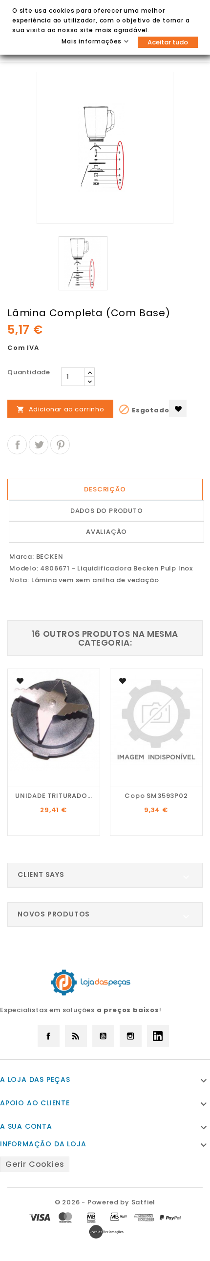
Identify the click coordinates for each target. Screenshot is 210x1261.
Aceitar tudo (167, 42)
